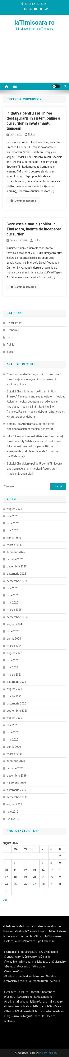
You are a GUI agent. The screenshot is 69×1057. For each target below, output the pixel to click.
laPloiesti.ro (10, 961)
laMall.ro (19, 931)
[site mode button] (56, 86)
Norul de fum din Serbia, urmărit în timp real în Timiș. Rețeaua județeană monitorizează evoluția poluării (34, 379)
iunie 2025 (13, 595)
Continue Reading (25, 200)
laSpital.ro (37, 926)
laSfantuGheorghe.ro (42, 991)
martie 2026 (14, 545)
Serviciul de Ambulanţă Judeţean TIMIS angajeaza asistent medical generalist (31, 426)
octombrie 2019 (16, 789)
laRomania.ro (11, 951)
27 (34, 884)
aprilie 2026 (14, 537)
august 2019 (14, 804)
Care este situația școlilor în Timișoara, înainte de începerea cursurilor (34, 229)
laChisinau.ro (53, 936)
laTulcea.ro (48, 1016)
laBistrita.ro (56, 1001)
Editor (31, 134)
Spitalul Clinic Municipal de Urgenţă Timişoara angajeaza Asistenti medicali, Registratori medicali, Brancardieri (34, 468)
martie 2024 (14, 645)
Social (10, 351)
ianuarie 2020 (15, 768)
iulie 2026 (12, 516)
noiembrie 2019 (16, 782)
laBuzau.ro (44, 961)
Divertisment (14, 322)
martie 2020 (14, 753)
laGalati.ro (45, 956)
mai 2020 (12, 739)
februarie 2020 (16, 761)
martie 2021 (14, 696)
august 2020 (14, 717)
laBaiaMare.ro (38, 1001)
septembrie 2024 (17, 617)
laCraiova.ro (29, 956)
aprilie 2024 (14, 638)
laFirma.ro (41, 931)
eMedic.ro (9, 926)
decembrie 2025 (17, 566)
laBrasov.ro (9, 991)
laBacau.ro (22, 1001)
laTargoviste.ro (55, 1011)
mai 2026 (12, 530)
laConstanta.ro (12, 956)
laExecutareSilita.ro (32, 936)
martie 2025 (14, 609)
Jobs (10, 337)
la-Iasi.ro (23, 991)
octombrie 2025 (16, 573)
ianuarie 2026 (15, 559)
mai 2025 (12, 602)
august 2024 (14, 624)
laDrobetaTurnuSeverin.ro (44, 981)
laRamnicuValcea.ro (15, 981)
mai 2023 (12, 667)
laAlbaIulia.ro (25, 996)
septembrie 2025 (17, 581)
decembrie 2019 (17, 775)
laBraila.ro (27, 1006)
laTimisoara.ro (34, 22)
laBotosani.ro (11, 1006)
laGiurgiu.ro (39, 966)
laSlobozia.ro (37, 1011)
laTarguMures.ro (30, 1016)
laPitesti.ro (25, 976)
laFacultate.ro (57, 931)
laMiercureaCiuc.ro (14, 971)
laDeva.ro (9, 966)
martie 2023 (14, 674)
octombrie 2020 (16, 703)
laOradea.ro (10, 976)
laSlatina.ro (22, 1011)
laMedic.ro (23, 926)
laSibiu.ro (8, 1011)
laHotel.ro (50, 926)
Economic (13, 330)
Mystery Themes (47, 1053)
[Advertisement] (34, 61)
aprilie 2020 (14, 746)
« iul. (5, 900)
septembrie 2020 (17, 710)
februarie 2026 (16, 552)
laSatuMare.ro (55, 1006)
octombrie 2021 (16, 681)
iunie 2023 (13, 660)
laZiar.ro (30, 931)
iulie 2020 (12, 725)
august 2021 (14, 689)
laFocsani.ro (23, 966)
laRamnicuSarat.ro (44, 976)
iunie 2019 (13, 818)
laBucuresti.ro (29, 951)
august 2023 (14, 653)
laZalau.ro (9, 1021)
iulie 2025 (12, 588)
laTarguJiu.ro (12, 1016)
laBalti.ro (8, 941)
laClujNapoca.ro (48, 951)
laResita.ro (39, 1006)
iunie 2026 (13, 523)
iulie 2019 (12, 811)
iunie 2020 (13, 732)
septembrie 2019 (17, 797)
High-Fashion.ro (45, 941)
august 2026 (14, 508)
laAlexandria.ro (43, 996)
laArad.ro (8, 1001)
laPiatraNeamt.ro (25, 941)
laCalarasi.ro (58, 961)
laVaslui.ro (10, 996)
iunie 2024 (13, 631)
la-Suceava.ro (11, 936)
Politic (10, 344)
